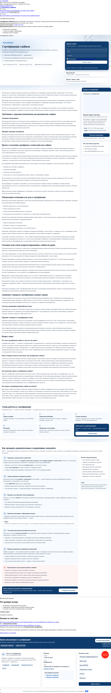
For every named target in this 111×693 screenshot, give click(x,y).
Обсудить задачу (5, 611)
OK (86, 691)
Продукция (3, 10)
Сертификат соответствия (33, 622)
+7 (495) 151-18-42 (18, 24)
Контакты (10, 5)
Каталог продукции (24, 625)
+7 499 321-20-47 (4, 12)
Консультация (13, 12)
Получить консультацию (7, 24)
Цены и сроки (10, 10)
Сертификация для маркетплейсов (9, 625)
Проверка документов (21, 10)
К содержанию (4, 1)
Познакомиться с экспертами (8, 633)
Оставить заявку (92, 433)
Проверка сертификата (52, 675)
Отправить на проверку (68, 590)
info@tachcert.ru (106, 646)
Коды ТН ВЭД (84, 665)
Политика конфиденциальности (89, 657)
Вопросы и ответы (35, 625)
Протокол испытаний (6, 622)
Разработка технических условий (50, 622)
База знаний (30, 10)
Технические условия (86, 669)
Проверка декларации (52, 677)
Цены (1, 5)
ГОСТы (82, 674)
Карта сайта (83, 661)
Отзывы (5, 5)
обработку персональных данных (85, 59)
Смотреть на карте (49, 668)
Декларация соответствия (19, 622)
